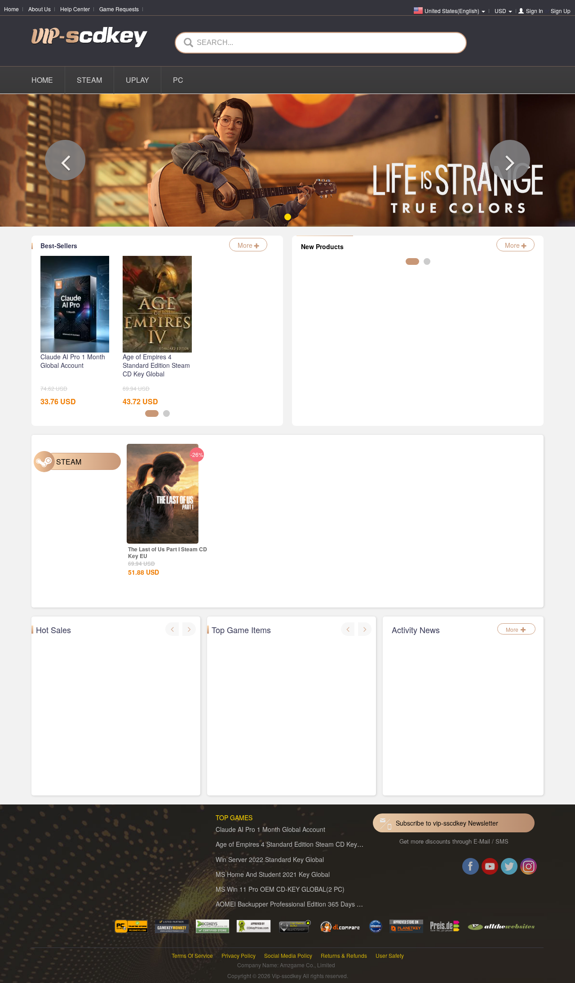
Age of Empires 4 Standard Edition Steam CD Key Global (296, 844)
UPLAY (137, 80)
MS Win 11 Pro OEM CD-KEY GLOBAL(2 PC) (280, 889)
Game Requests (119, 9)
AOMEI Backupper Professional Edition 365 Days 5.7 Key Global (307, 903)
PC (178, 80)
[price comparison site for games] (294, 925)
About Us (39, 9)
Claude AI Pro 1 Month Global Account (270, 829)
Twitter (509, 868)
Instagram (528, 868)
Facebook (470, 868)
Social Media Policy (288, 955)
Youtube (490, 868)
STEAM (89, 80)
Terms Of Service (192, 955)
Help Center (75, 9)
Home (11, 9)
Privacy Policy (238, 955)
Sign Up (561, 10)
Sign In (534, 10)
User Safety (390, 955)
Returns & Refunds (344, 955)
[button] (65, 160)
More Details (163, 547)
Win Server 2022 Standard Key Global (270, 859)
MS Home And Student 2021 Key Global (273, 874)
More (246, 245)
